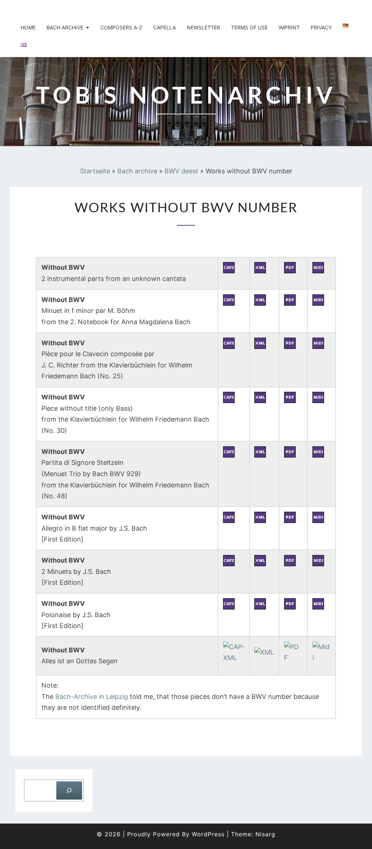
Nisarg (265, 834)
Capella (164, 27)
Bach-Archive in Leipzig (91, 696)
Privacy (321, 27)
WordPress (208, 834)
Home (28, 27)
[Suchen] (69, 790)
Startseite (95, 171)
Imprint (289, 27)
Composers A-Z (121, 27)
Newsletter (203, 27)
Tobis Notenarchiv (59, 9)
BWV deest (181, 171)
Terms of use (249, 27)
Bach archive (64, 27)
